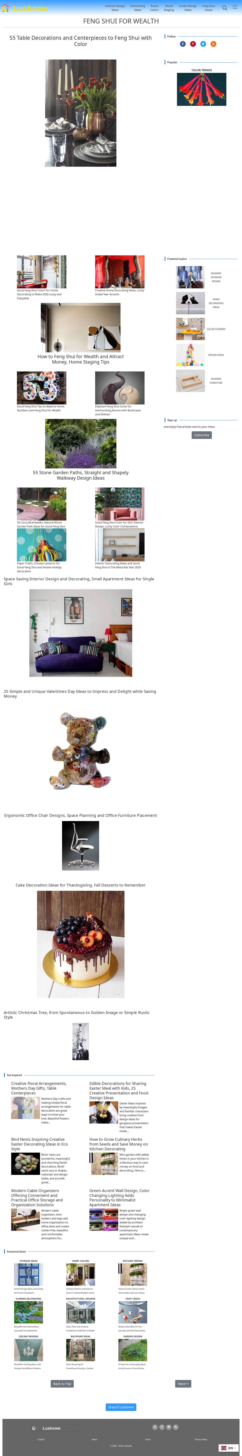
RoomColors (154, 8)
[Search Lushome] (224, 8)
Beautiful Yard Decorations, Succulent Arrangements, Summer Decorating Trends (27, 1330)
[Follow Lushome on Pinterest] (193, 44)
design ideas (216, 354)
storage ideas (29, 1260)
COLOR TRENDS (202, 70)
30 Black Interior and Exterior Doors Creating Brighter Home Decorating (80, 1292)
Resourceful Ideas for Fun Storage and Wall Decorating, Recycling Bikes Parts (131, 1330)
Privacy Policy (201, 1439)
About (94, 1439)
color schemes (216, 329)
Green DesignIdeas (188, 8)
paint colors (80, 1260)
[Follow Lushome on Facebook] (183, 44)
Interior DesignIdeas (115, 8)
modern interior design (216, 277)
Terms (147, 1439)
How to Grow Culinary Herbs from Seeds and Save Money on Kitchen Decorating (131, 1292)
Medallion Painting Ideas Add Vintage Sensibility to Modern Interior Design (27, 1368)
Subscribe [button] (201, 435)
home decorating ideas (216, 303)
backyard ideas (80, 1336)
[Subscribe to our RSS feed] (213, 44)
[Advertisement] (121, 219)
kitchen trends (133, 1260)
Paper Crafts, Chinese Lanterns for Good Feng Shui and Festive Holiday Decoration (39, 567)
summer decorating (28, 1298)
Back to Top (62, 1383)
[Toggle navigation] (235, 7)
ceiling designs (28, 1336)
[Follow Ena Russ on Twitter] (203, 44)
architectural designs (80, 1298)
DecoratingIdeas (137, 8)
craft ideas (132, 1298)
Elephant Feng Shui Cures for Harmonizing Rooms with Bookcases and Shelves (118, 410)
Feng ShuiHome (208, 8)
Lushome (30, 7)
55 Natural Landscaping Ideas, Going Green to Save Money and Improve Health (132, 1368)
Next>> (183, 1383)
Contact (41, 1439)
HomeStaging (169, 8)
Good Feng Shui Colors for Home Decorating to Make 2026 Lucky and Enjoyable (39, 294)
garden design (132, 1336)
